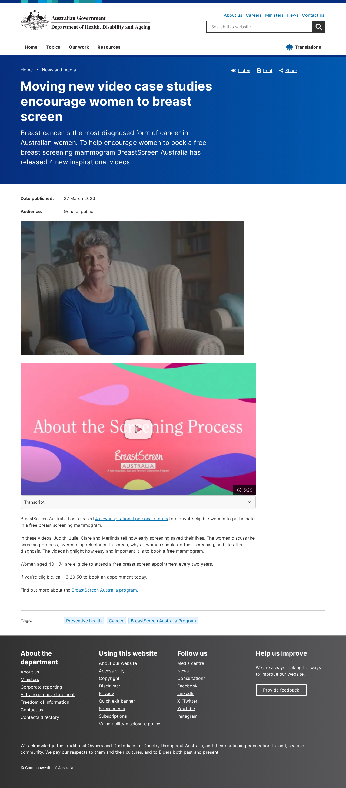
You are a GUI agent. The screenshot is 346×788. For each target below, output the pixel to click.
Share (291, 70)
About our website (118, 663)
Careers (254, 15)
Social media (112, 708)
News (292, 15)
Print (267, 70)
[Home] (85, 20)
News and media (59, 69)
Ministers (274, 15)
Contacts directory (40, 717)
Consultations (191, 678)
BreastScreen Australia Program (163, 620)
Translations (308, 47)
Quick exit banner (117, 701)
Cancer (116, 620)
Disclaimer (109, 686)
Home (31, 47)
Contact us (313, 15)
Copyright (109, 678)
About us (233, 15)
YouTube (186, 708)
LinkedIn (185, 693)
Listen (244, 70)
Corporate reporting (41, 687)
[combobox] (259, 27)
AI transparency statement (48, 694)
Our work (79, 47)
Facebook (187, 686)
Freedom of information (45, 702)
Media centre (190, 663)
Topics (53, 47)
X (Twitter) (188, 701)
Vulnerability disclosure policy (129, 723)
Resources (109, 47)
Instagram (187, 716)
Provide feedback (281, 690)
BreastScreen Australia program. (105, 590)
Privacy (106, 693)
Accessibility (112, 670)
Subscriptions (113, 716)
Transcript (34, 502)
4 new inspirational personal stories (131, 518)
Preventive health (84, 620)
